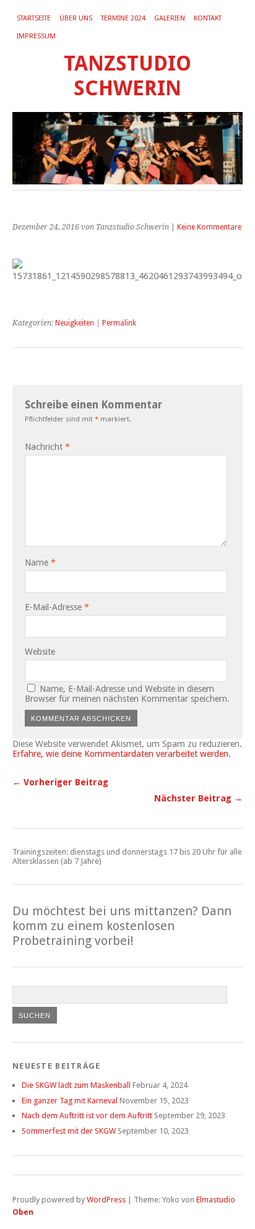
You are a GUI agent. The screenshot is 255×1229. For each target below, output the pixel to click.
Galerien (169, 18)
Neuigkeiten (74, 323)
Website (40, 652)
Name (40, 562)
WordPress (106, 1199)
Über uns (75, 18)
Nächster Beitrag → (198, 798)
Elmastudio (215, 1199)
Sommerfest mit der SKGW (69, 1131)
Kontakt (208, 18)
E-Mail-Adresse (57, 607)
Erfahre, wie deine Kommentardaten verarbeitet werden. (121, 754)
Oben (22, 1212)
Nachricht (47, 447)
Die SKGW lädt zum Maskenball (76, 1085)
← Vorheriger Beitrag (60, 782)
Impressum (36, 36)
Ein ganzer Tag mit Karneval (70, 1100)
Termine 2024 (123, 18)
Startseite (34, 18)
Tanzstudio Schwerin (127, 75)
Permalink (119, 323)
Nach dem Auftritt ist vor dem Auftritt (87, 1115)
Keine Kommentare (209, 227)
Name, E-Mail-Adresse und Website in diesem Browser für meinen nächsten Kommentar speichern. (127, 694)
